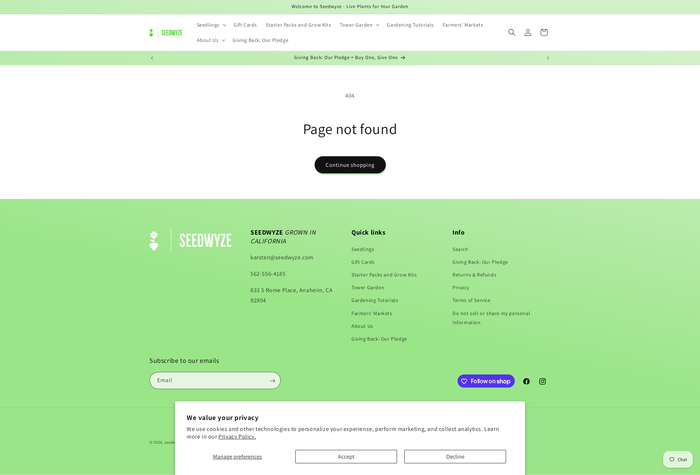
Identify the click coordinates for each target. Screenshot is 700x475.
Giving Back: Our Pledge (379, 338)
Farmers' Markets (371, 313)
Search (460, 249)
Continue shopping (350, 164)
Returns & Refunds (474, 274)
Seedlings (362, 249)
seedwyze (173, 442)
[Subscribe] (272, 380)
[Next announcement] (548, 58)
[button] (210, 24)
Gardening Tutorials (374, 300)
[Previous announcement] (152, 58)
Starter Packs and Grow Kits (384, 274)
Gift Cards (363, 262)
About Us (362, 326)
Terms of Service (471, 300)
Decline (455, 456)
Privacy (460, 287)
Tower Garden (367, 287)
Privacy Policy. (237, 436)
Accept (346, 456)
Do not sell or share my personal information (491, 318)
